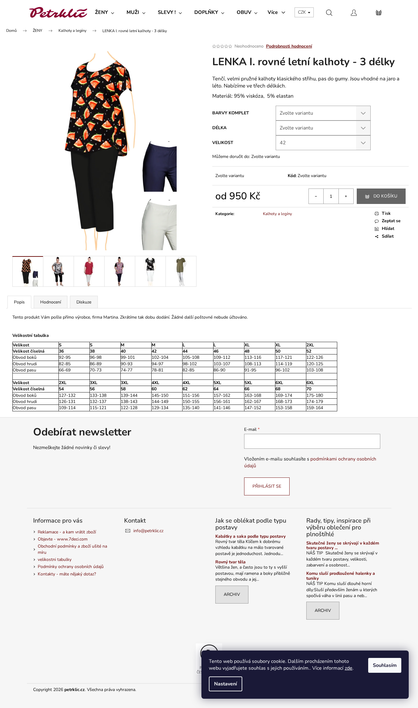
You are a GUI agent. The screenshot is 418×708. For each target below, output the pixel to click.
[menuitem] (104, 12)
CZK (302, 12)
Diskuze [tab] (83, 302)
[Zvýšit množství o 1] (345, 196)
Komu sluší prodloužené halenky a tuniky (340, 576)
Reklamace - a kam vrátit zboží (67, 532)
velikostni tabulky (54, 559)
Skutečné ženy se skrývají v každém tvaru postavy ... (342, 545)
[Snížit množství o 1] (316, 196)
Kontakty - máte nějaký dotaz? (67, 574)
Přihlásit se (266, 486)
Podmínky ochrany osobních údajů (71, 567)
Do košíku (385, 196)
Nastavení (225, 683)
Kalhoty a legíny (277, 214)
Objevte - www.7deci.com (63, 539)
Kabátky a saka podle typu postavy (250, 536)
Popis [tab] (19, 302)
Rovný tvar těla (230, 562)
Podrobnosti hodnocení (289, 46)
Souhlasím (385, 665)
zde (348, 668)
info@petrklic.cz (148, 531)
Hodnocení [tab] (50, 302)
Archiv (232, 594)
